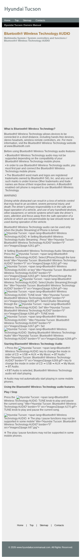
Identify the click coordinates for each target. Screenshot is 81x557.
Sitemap (27, 20)
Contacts (40, 20)
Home (7, 20)
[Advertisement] (40, 84)
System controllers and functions (47, 38)
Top (17, 20)
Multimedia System (15, 38)
